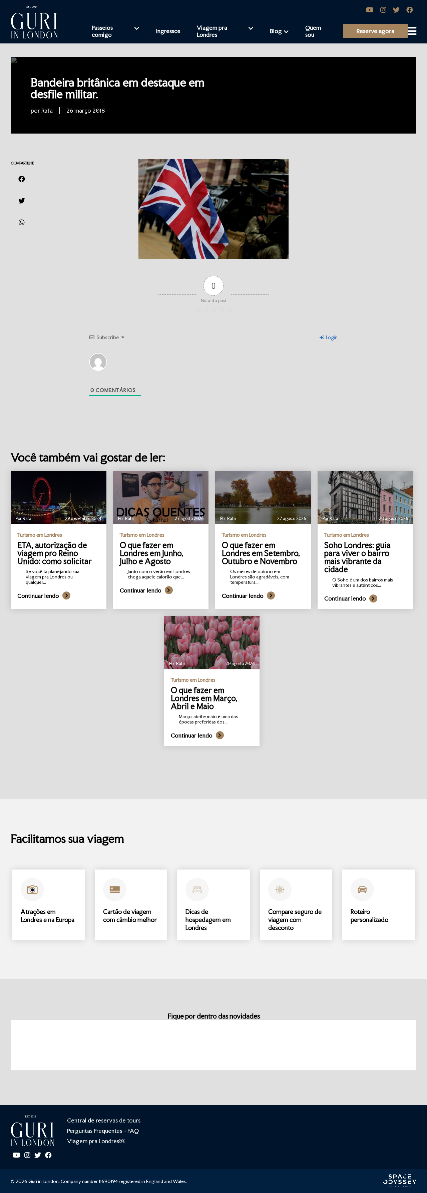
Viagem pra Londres (212, 31)
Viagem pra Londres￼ (95, 1141)
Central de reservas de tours (103, 1120)
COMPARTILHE (22, 163)
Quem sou (313, 31)
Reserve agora (375, 30)
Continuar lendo (38, 595)
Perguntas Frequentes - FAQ (103, 1130)
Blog (276, 30)
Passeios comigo (102, 31)
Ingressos (168, 30)
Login (331, 337)
